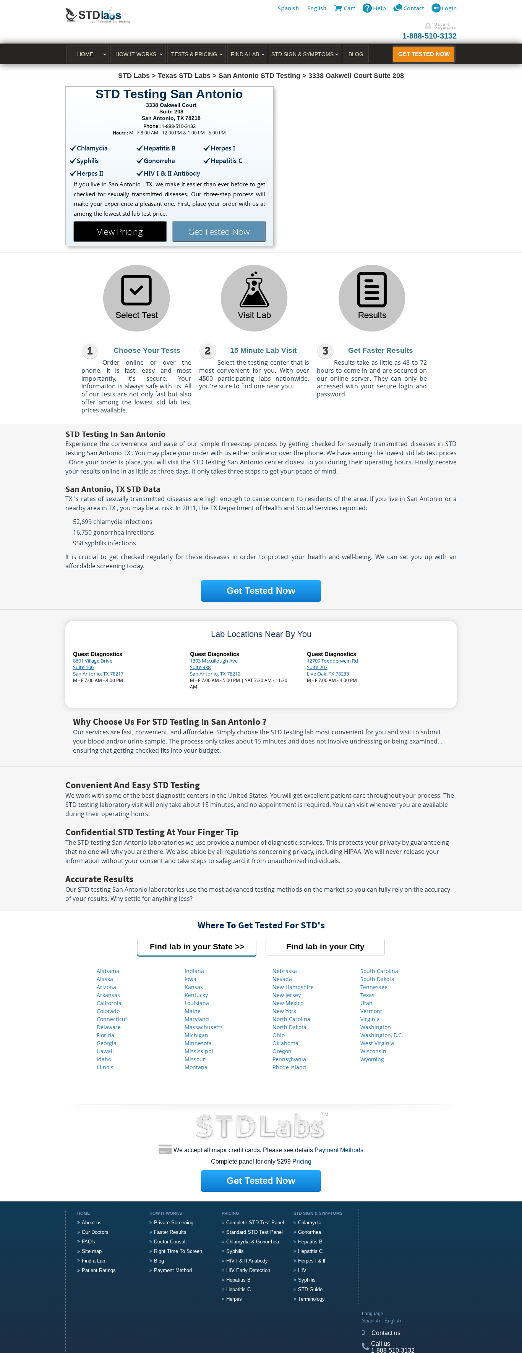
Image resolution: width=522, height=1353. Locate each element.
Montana (196, 1067)
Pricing (301, 1161)
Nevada (282, 979)
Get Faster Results (380, 350)
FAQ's (88, 1242)
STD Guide (310, 1289)
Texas (367, 995)
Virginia (370, 1019)
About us (92, 1222)
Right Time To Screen (178, 1251)
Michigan (196, 1035)
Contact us (385, 1333)
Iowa (190, 979)
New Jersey (286, 995)
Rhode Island (289, 1067)
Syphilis (235, 1251)
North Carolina (291, 1019)
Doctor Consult (170, 1242)
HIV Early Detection (248, 1270)
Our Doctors (95, 1232)
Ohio (278, 1035)
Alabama (108, 971)
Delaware (109, 1027)
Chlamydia (309, 1222)
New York (284, 1011)
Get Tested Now (424, 54)
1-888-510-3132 (429, 36)
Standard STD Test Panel (254, 1232)
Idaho (104, 1059)
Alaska (105, 979)
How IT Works (135, 54)
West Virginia (377, 1043)
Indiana (194, 971)
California (109, 1003)
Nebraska (284, 971)
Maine (193, 1011)
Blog (356, 54)
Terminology (311, 1299)
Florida (105, 1035)
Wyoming (372, 1059)
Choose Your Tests (146, 350)
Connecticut (112, 1019)
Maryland (197, 1019)
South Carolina (379, 971)
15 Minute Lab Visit (263, 350)
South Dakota (377, 979)
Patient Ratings (99, 1270)
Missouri (196, 1059)
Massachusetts (204, 1027)
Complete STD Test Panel (255, 1222)
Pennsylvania (289, 1059)
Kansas (194, 987)
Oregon (282, 1051)
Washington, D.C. (381, 1035)
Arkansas (108, 995)
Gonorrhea (309, 1232)
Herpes (234, 1299)
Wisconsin (373, 1051)
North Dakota (289, 1027)
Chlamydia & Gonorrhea (252, 1242)
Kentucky (196, 995)
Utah (366, 1003)
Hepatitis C (238, 1289)
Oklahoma (285, 1043)
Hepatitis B (238, 1280)
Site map (92, 1251)
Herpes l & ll (311, 1261)
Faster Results (170, 1232)
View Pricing (120, 232)
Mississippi (199, 1051)
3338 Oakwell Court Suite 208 (356, 75)
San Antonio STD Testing (259, 75)
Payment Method (173, 1270)
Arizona (106, 987)
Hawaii (105, 1051)
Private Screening (173, 1222)
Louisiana (197, 1003)
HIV (302, 1270)
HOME (85, 54)
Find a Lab (93, 1261)
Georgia (107, 1043)
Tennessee (373, 987)
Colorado (108, 1011)
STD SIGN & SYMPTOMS (302, 54)
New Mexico (287, 1003)
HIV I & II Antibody (247, 1261)
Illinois (105, 1067)
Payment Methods (338, 1150)
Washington (375, 1027)
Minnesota (198, 1043)
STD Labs (134, 75)
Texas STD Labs (184, 75)
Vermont (371, 1011)
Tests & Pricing (194, 54)
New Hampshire (293, 987)
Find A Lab (245, 54)
